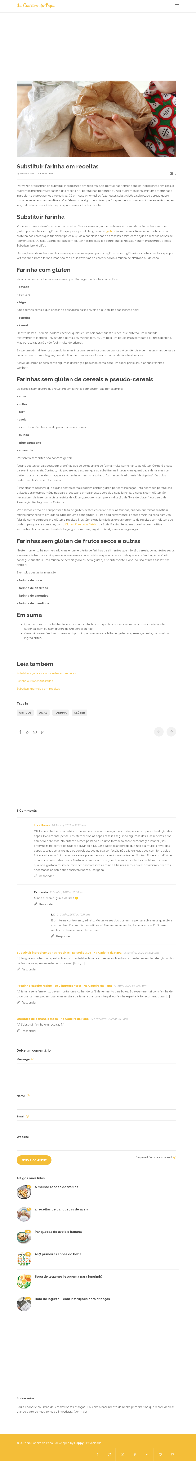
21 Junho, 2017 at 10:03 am (67, 892)
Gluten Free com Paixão (81, 524)
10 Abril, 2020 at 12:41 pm (130, 985)
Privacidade (93, 1443)
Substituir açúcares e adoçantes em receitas (46, 673)
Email (21, 1116)
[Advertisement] (96, 52)
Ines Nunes (42, 825)
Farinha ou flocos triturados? (35, 681)
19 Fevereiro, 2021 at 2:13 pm (109, 1019)
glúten (110, 231)
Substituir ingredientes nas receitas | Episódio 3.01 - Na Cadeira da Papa (69, 952)
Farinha (61, 712)
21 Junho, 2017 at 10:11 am (73, 914)
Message (23, 1059)
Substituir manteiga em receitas (38, 688)
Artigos (25, 712)
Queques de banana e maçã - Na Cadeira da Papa (53, 1019)
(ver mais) (80, 1411)
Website (23, 1137)
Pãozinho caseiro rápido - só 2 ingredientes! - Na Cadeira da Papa (64, 985)
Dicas (43, 712)
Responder (46, 876)
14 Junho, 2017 (45, 173)
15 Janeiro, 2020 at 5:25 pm (141, 952)
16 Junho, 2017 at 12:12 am (69, 825)
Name (21, 1096)
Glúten (79, 712)
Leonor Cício (27, 173)
